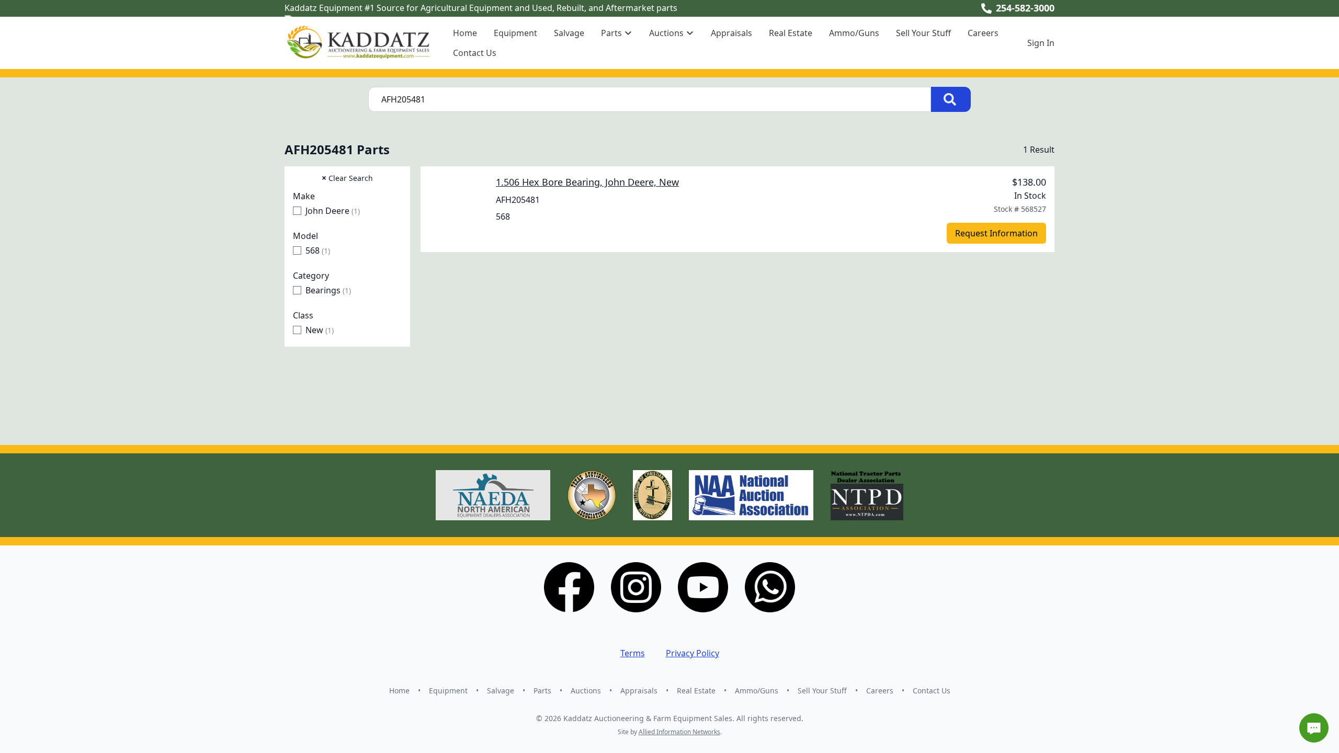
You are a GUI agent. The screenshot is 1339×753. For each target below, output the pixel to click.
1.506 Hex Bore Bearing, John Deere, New (587, 182)
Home (465, 33)
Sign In (1040, 43)
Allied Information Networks (679, 731)
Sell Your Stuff (923, 33)
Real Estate (790, 33)
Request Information (996, 233)
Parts (542, 690)
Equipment (515, 33)
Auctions (586, 690)
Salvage (569, 33)
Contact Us (474, 53)
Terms (632, 653)
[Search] (951, 99)
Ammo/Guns (854, 33)
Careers (983, 33)
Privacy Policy (692, 653)
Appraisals (731, 33)
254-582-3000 (1025, 8)
